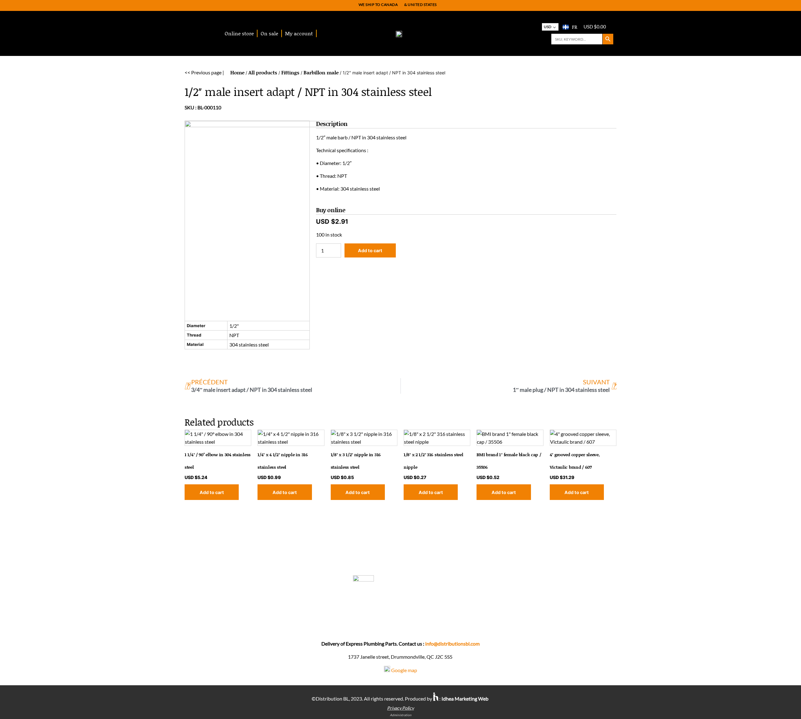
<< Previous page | (204, 72)
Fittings (290, 72)
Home (237, 72)
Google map (404, 670)
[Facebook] (402, 624)
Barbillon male (321, 72)
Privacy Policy (400, 708)
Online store (239, 33)
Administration (400, 715)
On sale (269, 33)
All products (262, 72)
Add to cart (370, 250)
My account (299, 33)
